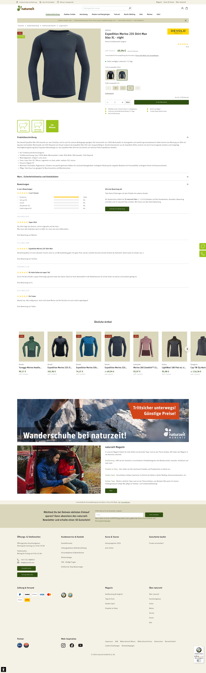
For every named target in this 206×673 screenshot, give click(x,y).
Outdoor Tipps (110, 481)
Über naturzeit (181, 2)
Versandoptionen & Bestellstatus (72, 553)
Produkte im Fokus (111, 469)
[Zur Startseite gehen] (25, 8)
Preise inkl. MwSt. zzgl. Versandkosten (147, 55)
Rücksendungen (66, 557)
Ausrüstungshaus (155, 599)
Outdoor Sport (110, 603)
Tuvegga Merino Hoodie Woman (29, 368)
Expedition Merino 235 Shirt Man (115, 368)
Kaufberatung (109, 460)
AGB (116, 641)
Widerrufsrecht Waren (127, 641)
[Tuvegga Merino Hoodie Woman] (31, 346)
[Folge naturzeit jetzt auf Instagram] (63, 646)
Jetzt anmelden (154, 514)
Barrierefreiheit (170, 641)
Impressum (109, 641)
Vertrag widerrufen (27, 574)
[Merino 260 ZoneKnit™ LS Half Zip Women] (146, 346)
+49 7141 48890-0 (28, 560)
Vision (151, 603)
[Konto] (182, 8)
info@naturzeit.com (27, 563)
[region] (103, 351)
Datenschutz (158, 641)
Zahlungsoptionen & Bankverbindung (73, 548)
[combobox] (105, 8)
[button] (147, 45)
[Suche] (130, 8)
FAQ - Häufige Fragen (68, 562)
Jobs (150, 622)
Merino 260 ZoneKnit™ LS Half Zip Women (145, 368)
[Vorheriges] (18, 349)
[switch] (199, 660)
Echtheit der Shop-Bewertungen (72, 567)
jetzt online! (109, 548)
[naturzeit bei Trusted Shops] (63, 595)
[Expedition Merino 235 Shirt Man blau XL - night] (59, 66)
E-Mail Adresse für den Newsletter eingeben (108, 511)
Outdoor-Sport (110, 475)
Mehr (111, 490)
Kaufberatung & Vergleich (114, 594)
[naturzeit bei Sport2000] (26, 645)
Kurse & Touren (169, 2)
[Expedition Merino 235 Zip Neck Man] (60, 346)
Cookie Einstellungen (112, 646)
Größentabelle (109, 93)
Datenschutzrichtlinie (145, 518)
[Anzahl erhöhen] (122, 102)
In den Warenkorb (161, 102)
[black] (110, 75)
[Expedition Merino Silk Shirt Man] (89, 346)
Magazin (159, 2)
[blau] (122, 75)
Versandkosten (125, 502)
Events (151, 618)
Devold (108, 30)
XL (130, 88)
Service (151, 613)
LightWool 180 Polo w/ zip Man (174, 368)
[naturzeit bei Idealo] (19, 645)
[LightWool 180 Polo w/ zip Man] (174, 346)
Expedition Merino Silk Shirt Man (86, 368)
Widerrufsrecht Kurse (145, 641)
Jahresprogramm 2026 (113, 543)
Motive (151, 608)
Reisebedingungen (128, 646)
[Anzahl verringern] (107, 102)
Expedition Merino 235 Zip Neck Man (60, 368)
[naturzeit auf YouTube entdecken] (80, 646)
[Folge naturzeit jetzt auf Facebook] (72, 646)
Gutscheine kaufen (157, 537)
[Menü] (202, 647)
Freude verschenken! (156, 543)
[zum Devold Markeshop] (178, 32)
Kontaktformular (26, 568)
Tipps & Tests (109, 599)
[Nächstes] (187, 349)
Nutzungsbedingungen (102, 521)
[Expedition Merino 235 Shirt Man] (117, 346)
